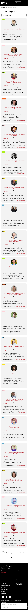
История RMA (4, 577)
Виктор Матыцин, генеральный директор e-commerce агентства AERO (14, 55)
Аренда (3, 591)
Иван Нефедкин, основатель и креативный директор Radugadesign (14, 427)
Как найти (3, 572)
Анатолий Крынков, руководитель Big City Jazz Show (14, 188)
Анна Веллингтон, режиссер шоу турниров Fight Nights (14, 533)
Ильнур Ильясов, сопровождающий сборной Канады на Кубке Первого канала (14, 82)
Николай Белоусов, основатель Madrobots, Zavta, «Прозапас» (14, 135)
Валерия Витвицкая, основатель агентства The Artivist (14, 347)
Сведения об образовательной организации (11, 600)
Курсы (17, 579)
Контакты (3, 593)
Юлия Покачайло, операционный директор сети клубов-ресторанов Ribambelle (14, 294)
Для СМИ (3, 587)
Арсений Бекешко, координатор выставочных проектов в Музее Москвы (14, 453)
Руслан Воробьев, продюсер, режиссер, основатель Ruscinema (14, 241)
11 (12, 557)
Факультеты (19, 577)
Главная (3, 7)
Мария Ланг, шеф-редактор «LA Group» (14, 373)
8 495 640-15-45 (7, 566)
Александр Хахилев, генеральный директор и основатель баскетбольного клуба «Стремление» (14, 29)
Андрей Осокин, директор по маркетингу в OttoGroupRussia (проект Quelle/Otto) (14, 400)
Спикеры (3, 583)
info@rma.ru (5, 568)
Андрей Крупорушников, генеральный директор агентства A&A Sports (14, 161)
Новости (3, 579)
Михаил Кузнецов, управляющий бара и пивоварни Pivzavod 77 (14, 108)
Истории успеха (5, 585)
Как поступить (19, 581)
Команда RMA (4, 581)
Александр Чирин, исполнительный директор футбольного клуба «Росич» (14, 267)
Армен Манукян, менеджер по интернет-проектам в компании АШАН (14, 506)
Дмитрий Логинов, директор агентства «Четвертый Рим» (14, 320)
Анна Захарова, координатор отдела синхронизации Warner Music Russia (14, 480)
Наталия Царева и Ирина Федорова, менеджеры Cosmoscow (14, 214)
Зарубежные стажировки (19, 584)
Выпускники (4, 589)
